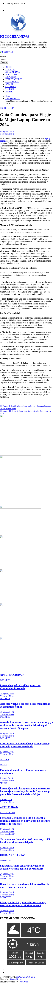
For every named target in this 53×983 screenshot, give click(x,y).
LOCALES (10, 69)
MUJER (9, 91)
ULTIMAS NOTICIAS (13, 855)
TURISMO (10, 89)
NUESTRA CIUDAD (12, 674)
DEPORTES (11, 77)
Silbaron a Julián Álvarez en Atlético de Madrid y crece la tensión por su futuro (22, 867)
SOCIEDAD (11, 74)
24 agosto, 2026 (7, 874)
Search (3, 57)
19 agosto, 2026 (7, 733)
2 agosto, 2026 (6, 778)
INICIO (8, 67)
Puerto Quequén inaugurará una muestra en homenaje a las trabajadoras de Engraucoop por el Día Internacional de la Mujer (25, 791)
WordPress (23, 982)
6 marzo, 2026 (6, 799)
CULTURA (10, 86)
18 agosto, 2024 (7, 131)
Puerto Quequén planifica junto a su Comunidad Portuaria (20, 687)
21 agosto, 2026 (7, 694)
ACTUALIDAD (12, 72)
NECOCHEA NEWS (14, 36)
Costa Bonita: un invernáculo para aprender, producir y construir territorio (25, 745)
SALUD (9, 84)
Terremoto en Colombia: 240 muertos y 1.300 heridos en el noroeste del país (25, 841)
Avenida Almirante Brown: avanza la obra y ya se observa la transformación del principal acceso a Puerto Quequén (26, 725)
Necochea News (7, 134)
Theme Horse (15, 979)
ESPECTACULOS (13, 79)
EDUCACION (12, 81)
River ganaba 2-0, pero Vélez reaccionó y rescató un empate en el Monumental (23, 904)
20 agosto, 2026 (7, 712)
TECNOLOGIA (7, 108)
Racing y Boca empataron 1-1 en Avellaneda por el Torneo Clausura (24, 885)
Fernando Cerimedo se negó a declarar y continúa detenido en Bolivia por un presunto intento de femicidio (25, 820)
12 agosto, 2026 (7, 847)
